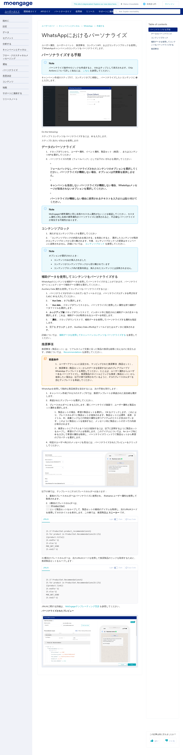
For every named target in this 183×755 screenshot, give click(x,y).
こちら (86, 70)
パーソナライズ (10, 70)
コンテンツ (8, 81)
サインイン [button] (169, 4)
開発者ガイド (30, 11)
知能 (5, 87)
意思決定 (7, 75)
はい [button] (156, 741)
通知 (5, 64)
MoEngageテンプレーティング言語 (82, 606)
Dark (120, 519)
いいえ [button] (172, 741)
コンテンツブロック (95, 243)
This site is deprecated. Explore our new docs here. (95, 4)
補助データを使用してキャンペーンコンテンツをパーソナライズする (92, 335)
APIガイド (45, 11)
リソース (90, 11)
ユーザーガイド (12, 11)
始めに (6, 20)
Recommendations (73, 352)
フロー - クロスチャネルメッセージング (15, 57)
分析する (7, 44)
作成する (100, 26)
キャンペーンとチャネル (69, 26)
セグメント (8, 38)
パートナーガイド (63, 11)
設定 (5, 26)
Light (111, 519)
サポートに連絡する (12, 93)
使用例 (79, 11)
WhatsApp (88, 26)
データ (6, 32)
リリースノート (10, 99)
